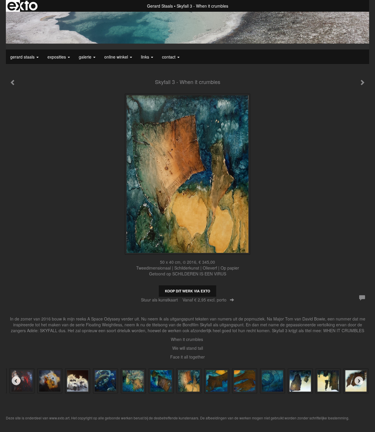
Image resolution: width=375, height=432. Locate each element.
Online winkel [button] (116, 57)
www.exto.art (59, 417)
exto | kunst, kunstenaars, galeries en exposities (22, 6)
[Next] (358, 380)
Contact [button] (169, 57)
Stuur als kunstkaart (183, 300)
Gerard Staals (160, 6)
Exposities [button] (57, 57)
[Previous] (16, 380)
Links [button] (145, 57)
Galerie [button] (86, 57)
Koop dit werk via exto (187, 291)
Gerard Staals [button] (23, 57)
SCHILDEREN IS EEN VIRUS (199, 274)
